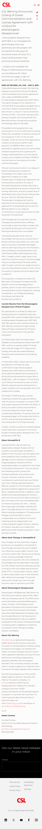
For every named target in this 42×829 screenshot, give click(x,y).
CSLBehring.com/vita (14, 703)
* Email (5, 760)
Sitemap (27, 789)
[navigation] (38, 4)
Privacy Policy (14, 790)
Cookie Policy (14, 786)
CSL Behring (7, 640)
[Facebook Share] (37, 18)
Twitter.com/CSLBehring (14, 706)
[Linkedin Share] (37, 15)
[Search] (35, 4)
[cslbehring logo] (6, 5)
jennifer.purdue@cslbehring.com (16, 729)
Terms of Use (14, 782)
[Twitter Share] (37, 12)
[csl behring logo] (21, 800)
